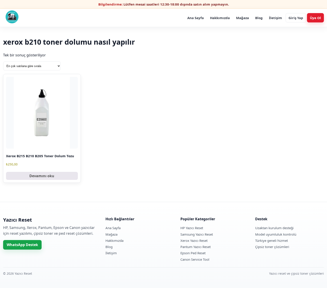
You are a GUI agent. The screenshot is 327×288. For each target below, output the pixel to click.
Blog (259, 18)
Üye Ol (315, 18)
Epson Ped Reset (193, 253)
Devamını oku (41, 175)
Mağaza (242, 18)
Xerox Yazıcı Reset (194, 240)
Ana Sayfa (195, 18)
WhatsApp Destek (22, 244)
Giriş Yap (296, 18)
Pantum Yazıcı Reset (195, 246)
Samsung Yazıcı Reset (196, 234)
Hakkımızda (220, 18)
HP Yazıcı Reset (191, 228)
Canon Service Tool (194, 259)
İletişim (275, 18)
